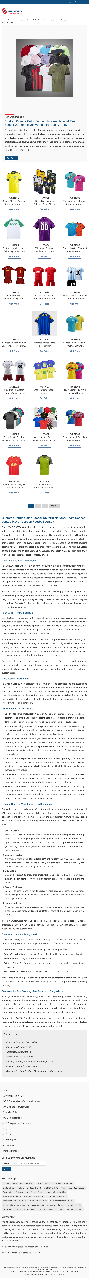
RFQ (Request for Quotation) (17, 1123)
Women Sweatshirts (64, 1183)
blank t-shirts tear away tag (16, 1205)
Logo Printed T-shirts (35, 1192)
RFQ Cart (7, 1134)
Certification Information (18, 1052)
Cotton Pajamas (30, 1209)
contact (39, 1247)
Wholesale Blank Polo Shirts (15, 1201)
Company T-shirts (55, 1205)
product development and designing (43, 1229)
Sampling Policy (11, 1112)
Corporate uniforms (12, 1209)
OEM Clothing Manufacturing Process (21, 1101)
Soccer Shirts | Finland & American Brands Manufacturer (75, 251)
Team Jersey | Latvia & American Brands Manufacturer (75, 393)
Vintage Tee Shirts (75, 1209)
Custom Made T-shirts (13, 1192)
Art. (14, 198)
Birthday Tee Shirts (38, 1201)
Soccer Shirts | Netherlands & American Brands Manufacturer (44, 487)
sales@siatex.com (77, 2)
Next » (54, 505)
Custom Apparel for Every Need (22, 1066)
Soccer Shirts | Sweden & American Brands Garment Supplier (14, 204)
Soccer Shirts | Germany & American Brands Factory (75, 298)
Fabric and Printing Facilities (20, 1047)
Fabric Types (9, 1140)
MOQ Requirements (12, 1118)
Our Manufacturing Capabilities (21, 1042)
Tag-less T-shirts (73, 1205)
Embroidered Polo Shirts (35, 1196)
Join (6, 1169)
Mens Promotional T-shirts (61, 1201)
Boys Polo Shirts (27, 1183)
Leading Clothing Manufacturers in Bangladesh (29, 1061)
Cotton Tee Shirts (44, 1183)
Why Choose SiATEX (13, 1096)
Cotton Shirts (51, 1187)
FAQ (5, 1129)
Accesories (8, 1145)
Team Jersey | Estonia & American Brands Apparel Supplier (75, 440)
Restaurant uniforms (57, 1196)
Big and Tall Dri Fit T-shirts (52, 1209)
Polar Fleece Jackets (12, 1196)
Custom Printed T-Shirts (13, 1188)
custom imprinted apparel (72, 1188)
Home (4, 20)
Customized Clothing (56, 1192)
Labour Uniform (10, 1183)
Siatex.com (14, 1222)
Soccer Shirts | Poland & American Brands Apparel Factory (75, 346)
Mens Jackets (38, 1205)
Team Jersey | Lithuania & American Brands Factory (75, 204)
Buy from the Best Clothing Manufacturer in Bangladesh (34, 1071)
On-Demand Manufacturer (16, 1107)
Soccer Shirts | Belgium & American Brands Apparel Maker (14, 487)
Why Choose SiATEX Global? (20, 1056)
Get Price (11, 158)
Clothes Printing (11, 1151)
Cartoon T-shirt (34, 1188)
